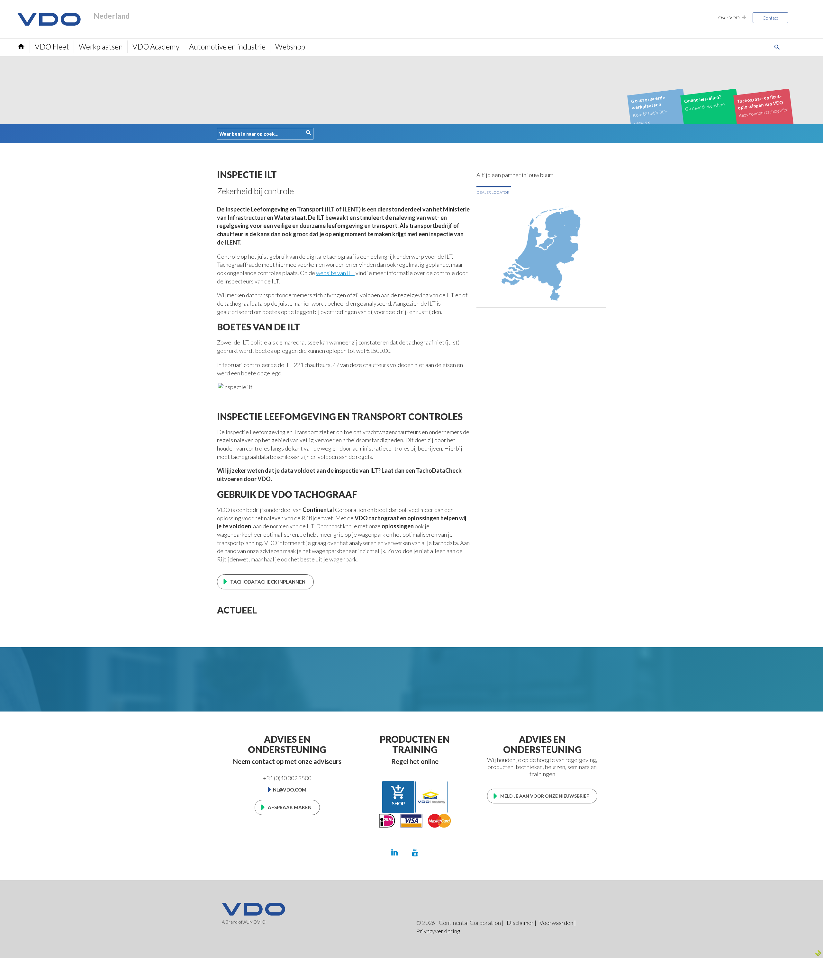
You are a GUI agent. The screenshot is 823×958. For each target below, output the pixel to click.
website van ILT (335, 272)
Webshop (290, 46)
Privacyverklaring (438, 931)
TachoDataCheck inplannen (267, 582)
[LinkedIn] (394, 852)
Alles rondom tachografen (763, 105)
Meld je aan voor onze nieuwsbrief (544, 796)
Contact (770, 18)
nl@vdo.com (289, 789)
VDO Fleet (52, 46)
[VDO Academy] (431, 797)
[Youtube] (415, 852)
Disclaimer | (521, 922)
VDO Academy (155, 46)
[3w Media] (818, 953)
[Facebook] (435, 852)
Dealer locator (492, 192)
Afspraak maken (290, 807)
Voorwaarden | (557, 922)
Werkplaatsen (101, 46)
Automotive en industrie (227, 46)
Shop (398, 795)
